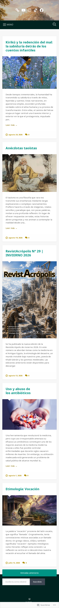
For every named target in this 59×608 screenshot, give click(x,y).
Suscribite (37, 582)
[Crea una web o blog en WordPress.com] (29, 599)
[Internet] (17, 10)
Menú (10, 24)
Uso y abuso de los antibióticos (18, 391)
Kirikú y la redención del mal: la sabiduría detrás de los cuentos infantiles (29, 46)
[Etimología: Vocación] (29, 510)
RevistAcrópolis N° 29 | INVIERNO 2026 (24, 253)
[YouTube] (23, 10)
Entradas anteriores (29, 573)
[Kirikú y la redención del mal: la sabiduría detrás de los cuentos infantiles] (29, 72)
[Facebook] (41, 10)
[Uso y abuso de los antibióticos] (29, 414)
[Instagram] (29, 10)
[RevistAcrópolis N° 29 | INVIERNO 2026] (29, 299)
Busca (54, 24)
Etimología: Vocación (22, 489)
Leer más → (11, 125)
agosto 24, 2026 (15, 134)
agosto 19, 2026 (15, 237)
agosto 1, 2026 (15, 475)
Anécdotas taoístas (21, 148)
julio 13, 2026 (14, 563)
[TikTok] (35, 10)
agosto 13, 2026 (15, 375)
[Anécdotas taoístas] (29, 173)
